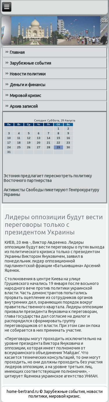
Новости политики (28, 74)
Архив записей (24, 106)
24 (9, 147)
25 (19, 147)
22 (58, 142)
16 (68, 138)
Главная (17, 52)
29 (58, 147)
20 (38, 142)
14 (48, 138)
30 (68, 147)
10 (9, 138)
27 (38, 147)
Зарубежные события (30, 63)
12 (29, 138)
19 (29, 142)
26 (29, 147)
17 (9, 142)
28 (48, 147)
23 (68, 142)
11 (18, 138)
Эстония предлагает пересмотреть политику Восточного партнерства (48, 178)
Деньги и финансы (27, 84)
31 (9, 152)
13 (38, 138)
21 (48, 142)
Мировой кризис (25, 95)
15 (58, 138)
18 (19, 142)
